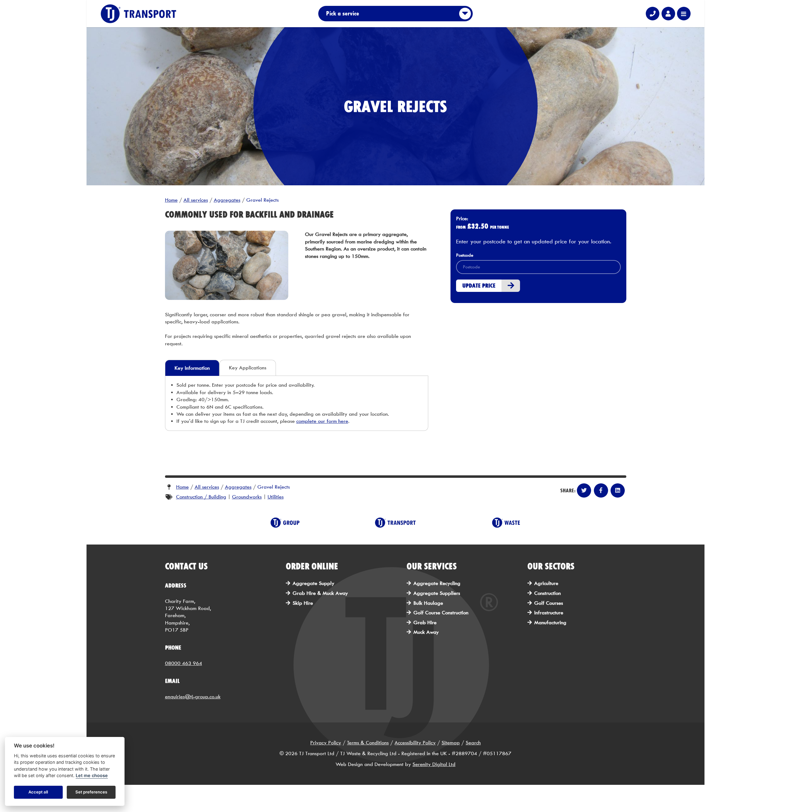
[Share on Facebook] (601, 490)
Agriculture (546, 583)
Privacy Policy (325, 743)
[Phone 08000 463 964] (652, 13)
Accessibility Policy (415, 743)
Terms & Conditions (368, 743)
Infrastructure (548, 613)
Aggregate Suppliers (436, 593)
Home (171, 200)
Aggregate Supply (313, 583)
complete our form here (322, 421)
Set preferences (91, 792)
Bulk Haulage (428, 603)
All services (196, 200)
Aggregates (227, 200)
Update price (478, 285)
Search (473, 743)
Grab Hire (425, 622)
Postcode (464, 255)
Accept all (38, 792)
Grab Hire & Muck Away (320, 593)
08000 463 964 (183, 663)
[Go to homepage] (139, 13)
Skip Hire (303, 603)
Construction (547, 593)
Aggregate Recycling (436, 583)
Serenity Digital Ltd (433, 764)
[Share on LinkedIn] (618, 490)
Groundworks (247, 497)
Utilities (276, 497)
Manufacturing (550, 622)
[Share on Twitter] (584, 490)
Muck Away (426, 632)
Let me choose (92, 775)
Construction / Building (201, 497)
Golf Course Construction (440, 613)
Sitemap (451, 743)
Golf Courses (548, 603)
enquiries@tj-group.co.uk (193, 697)
